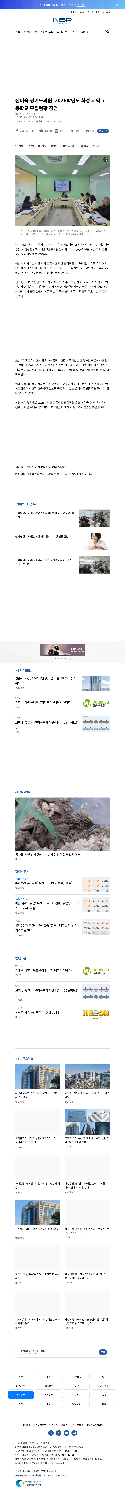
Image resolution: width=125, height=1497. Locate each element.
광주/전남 (20, 1385)
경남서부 (76, 1404)
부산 (48, 1376)
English (82, 12)
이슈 (73, 31)
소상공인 (62, 31)
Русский (106, 12)
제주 (104, 1404)
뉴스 (17, 31)
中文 (98, 12)
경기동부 (104, 1385)
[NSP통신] (62, 21)
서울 (21, 1376)
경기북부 (48, 1394)
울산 (76, 1385)
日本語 (90, 12)
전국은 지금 (30, 31)
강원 (76, 1394)
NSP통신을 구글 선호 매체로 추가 (55, 4)
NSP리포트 (47, 31)
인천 (104, 1376)
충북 (104, 1394)
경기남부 (20, 1394)
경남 (48, 1404)
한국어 (73, 12)
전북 (21, 1404)
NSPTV (83, 31)
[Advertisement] (62, 67)
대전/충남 (48, 1385)
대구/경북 (76, 1376)
